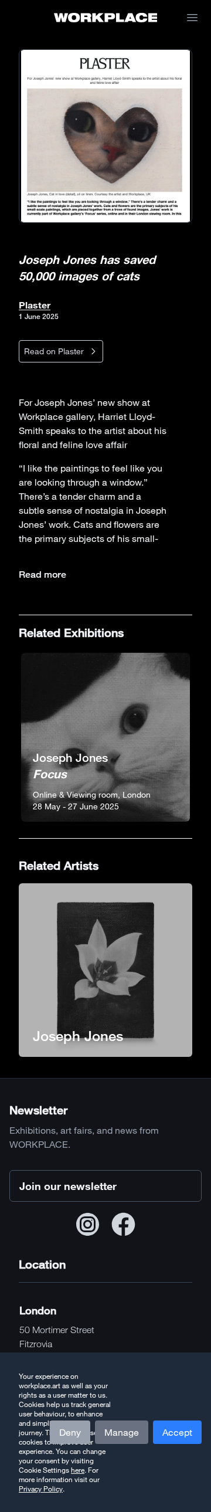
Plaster (34, 304)
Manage (121, 1432)
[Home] (105, 17)
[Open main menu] (192, 17)
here (77, 1469)
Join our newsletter (68, 1185)
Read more (42, 574)
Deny (70, 1432)
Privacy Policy (41, 1488)
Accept (177, 1432)
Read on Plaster (54, 351)
